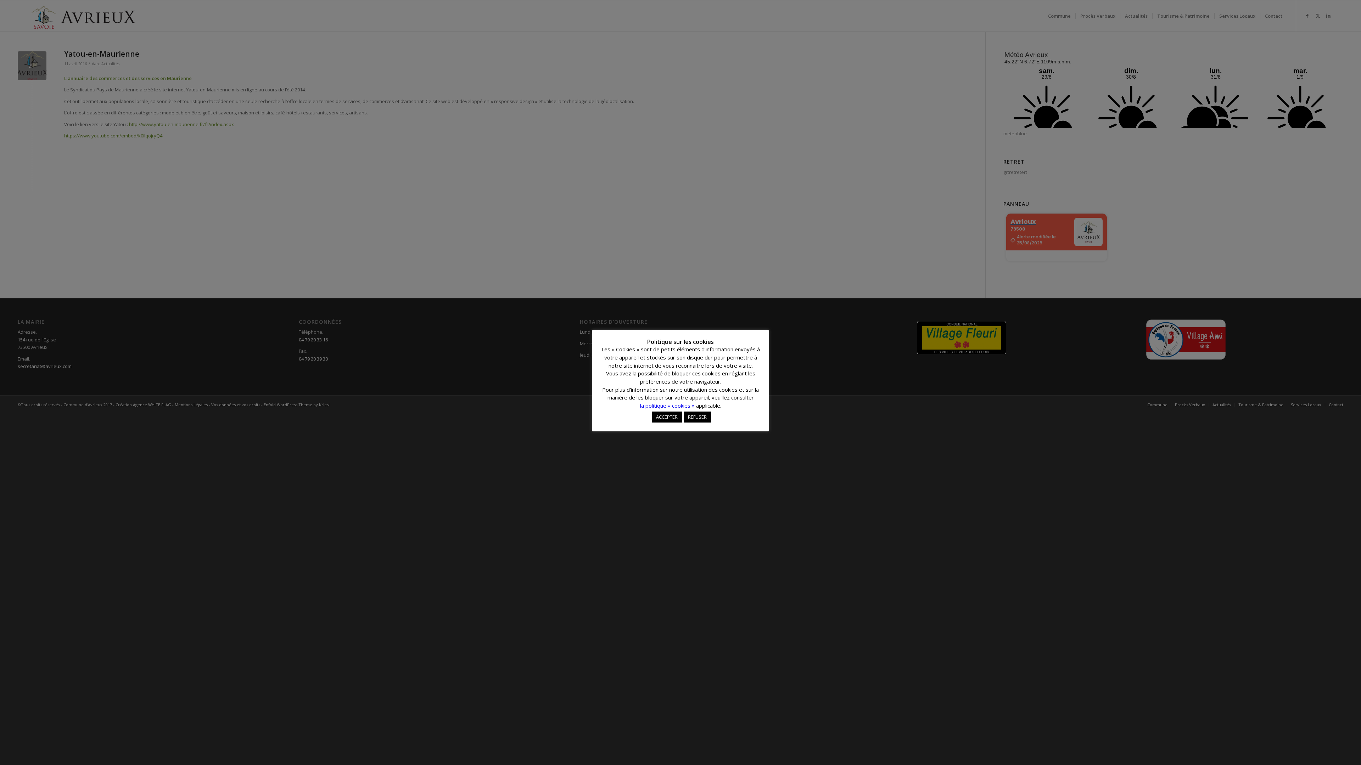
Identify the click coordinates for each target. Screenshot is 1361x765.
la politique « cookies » (667, 405)
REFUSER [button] (697, 417)
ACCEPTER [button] (667, 417)
